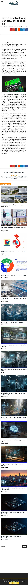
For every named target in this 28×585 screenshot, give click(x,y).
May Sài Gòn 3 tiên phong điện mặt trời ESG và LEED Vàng (13, 204)
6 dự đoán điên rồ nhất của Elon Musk (14, 172)
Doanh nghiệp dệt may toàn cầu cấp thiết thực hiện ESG (13, 275)
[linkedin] (21, 29)
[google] (13, 29)
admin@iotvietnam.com (9, 581)
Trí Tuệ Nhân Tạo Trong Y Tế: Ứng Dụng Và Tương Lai (12, 322)
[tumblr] (16, 29)
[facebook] (26, 29)
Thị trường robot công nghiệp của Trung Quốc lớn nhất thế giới (14, 177)
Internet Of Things (19, 581)
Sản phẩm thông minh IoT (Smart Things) (18, 26)
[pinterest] (11, 29)
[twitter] (24, 29)
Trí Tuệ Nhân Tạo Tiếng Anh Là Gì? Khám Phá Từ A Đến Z (13, 417)
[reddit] (19, 29)
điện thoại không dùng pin (19, 148)
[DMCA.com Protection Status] (14, 582)
